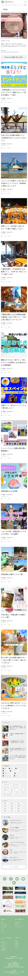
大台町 (11, 810)
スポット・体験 (4, 925)
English (16, 942)
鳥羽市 (11, 803)
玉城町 (11, 805)
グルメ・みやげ (4, 927)
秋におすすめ (16, 784)
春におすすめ (16, 787)
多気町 (11, 808)
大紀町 (5, 810)
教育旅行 (16, 923)
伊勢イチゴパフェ (8, 773)
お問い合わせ (3, 950)
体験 (5, 768)
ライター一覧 (20, 4)
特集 (2, 922)
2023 (12, 768)
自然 (17, 792)
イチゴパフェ (14, 770)
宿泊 (12, 789)
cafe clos (17, 775)
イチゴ (6, 770)
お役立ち (5, 789)
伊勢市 (5, 803)
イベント (2, 928)
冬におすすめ (6, 784)
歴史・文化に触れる (8, 794)
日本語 (16, 940)
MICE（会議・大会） (19, 922)
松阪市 (5, 808)
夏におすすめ (6, 787)
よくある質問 (3, 948)
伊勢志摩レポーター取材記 (10, 4)
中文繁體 (16, 943)
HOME (2, 4)
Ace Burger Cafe (8, 775)
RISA (25, 4)
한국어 (16, 945)
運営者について (4, 942)
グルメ (5, 792)
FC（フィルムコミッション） (20, 925)
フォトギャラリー (18, 927)
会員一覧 (2, 945)
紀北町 (18, 810)
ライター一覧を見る (14, 866)
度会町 (5, 805)
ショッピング (20, 789)
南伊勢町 (19, 805)
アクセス (2, 931)
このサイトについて (4, 943)
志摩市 (18, 803)
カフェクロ (18, 773)
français (16, 947)
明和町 (18, 808)
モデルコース (3, 923)
